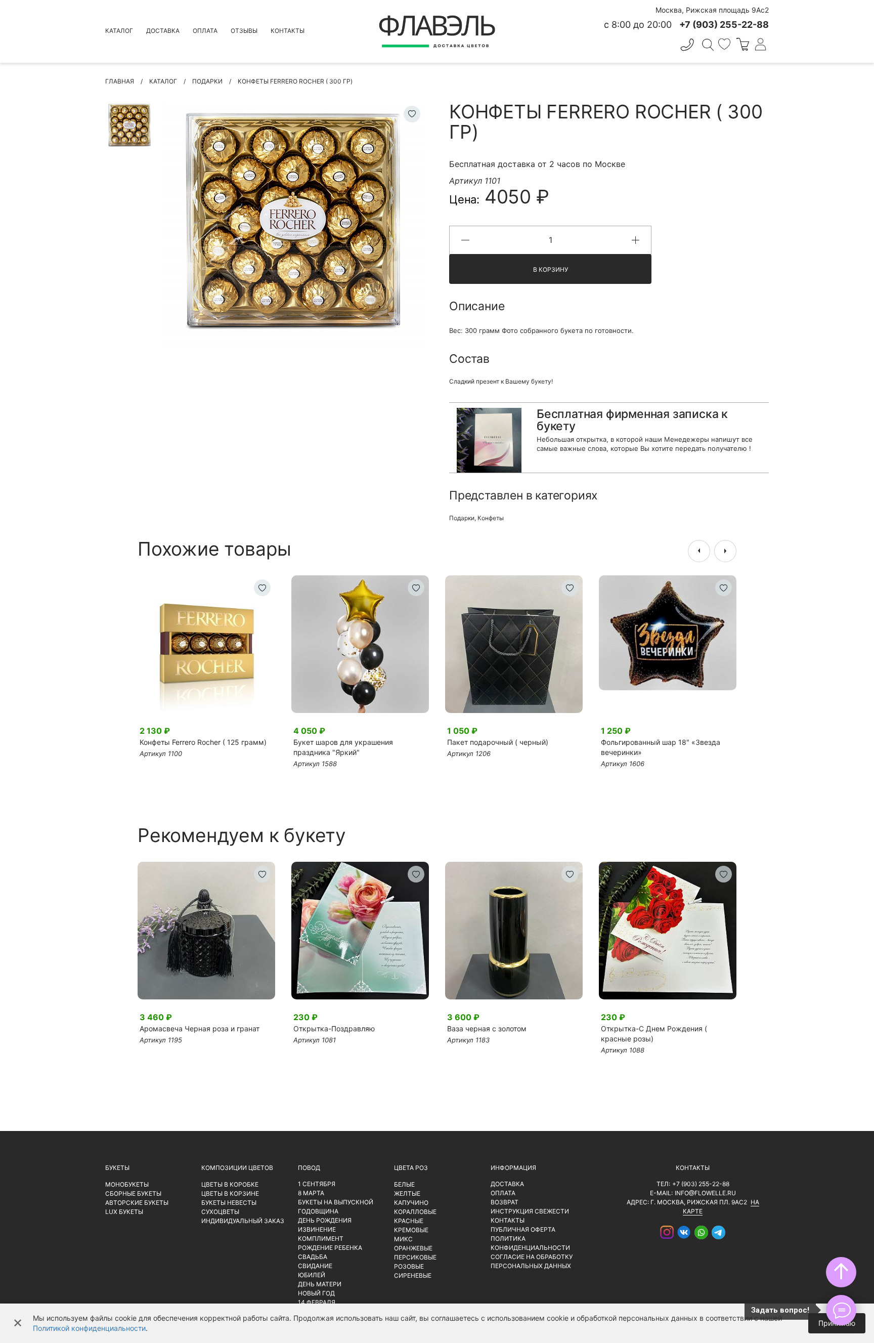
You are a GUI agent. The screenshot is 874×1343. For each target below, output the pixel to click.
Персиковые (415, 1257)
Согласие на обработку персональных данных (532, 1261)
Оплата (205, 30)
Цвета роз (411, 1167)
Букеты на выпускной (335, 1202)
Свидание (315, 1266)
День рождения (325, 1220)
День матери (319, 1284)
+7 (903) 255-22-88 (700, 1184)
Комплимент (320, 1238)
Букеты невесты (228, 1202)
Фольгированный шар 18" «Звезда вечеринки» (660, 747)
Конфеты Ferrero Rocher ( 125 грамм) (203, 742)
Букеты (117, 1167)
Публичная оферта (523, 1229)
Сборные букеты (133, 1193)
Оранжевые (413, 1248)
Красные (408, 1221)
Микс (403, 1239)
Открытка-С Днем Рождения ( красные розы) (654, 1033)
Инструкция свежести (530, 1211)
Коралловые (415, 1211)
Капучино (411, 1202)
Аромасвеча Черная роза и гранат (199, 1028)
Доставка (163, 30)
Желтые (407, 1193)
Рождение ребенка (330, 1247)
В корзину (550, 269)
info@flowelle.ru (705, 1193)
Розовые (409, 1266)
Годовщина (318, 1211)
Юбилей (311, 1275)
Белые (404, 1184)
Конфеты (490, 518)
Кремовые (411, 1230)
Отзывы (244, 30)
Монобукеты (127, 1184)
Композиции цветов (237, 1167)
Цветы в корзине (230, 1193)
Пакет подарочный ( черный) (497, 742)
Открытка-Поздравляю (334, 1028)
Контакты (287, 30)
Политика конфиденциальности (530, 1243)
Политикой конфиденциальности (89, 1328)
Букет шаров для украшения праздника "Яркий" (343, 747)
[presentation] (699, 551)
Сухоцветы (220, 1211)
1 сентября (316, 1184)
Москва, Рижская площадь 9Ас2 (712, 10)
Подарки (461, 518)
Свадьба (312, 1257)
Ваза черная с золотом (487, 1028)
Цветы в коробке (229, 1184)
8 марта (311, 1193)
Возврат (504, 1202)
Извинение (317, 1229)
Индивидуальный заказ (242, 1221)
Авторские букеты (136, 1202)
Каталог (119, 30)
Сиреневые (412, 1275)
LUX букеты (124, 1211)
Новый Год (316, 1293)
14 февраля (316, 1302)
